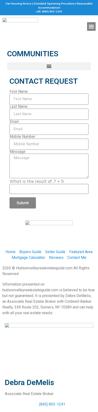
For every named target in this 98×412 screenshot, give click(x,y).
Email (14, 122)
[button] (91, 26)
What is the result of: (37, 181)
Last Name (19, 107)
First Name (19, 92)
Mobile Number (22, 137)
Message (17, 152)
